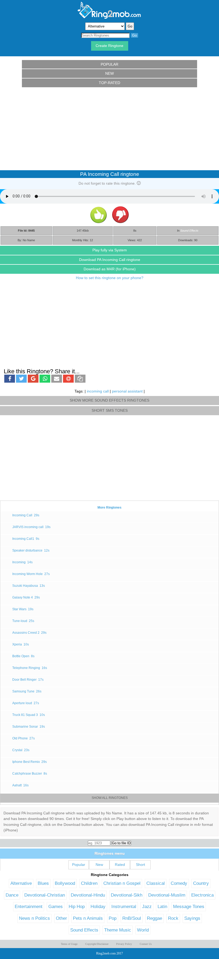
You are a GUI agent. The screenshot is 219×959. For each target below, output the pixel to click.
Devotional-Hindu (88, 895)
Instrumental (123, 906)
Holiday (98, 906)
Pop (112, 918)
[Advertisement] (109, 129)
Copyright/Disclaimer (96, 943)
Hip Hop (77, 906)
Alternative (21, 883)
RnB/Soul (131, 918)
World (143, 930)
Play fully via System (109, 250)
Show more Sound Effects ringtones (109, 400)
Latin (162, 906)
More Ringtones (109, 507)
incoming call (98, 391)
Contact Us (146, 943)
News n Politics (34, 918)
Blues (43, 883)
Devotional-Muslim (166, 895)
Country (201, 883)
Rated (120, 864)
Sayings (192, 918)
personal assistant (127, 391)
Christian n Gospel (121, 883)
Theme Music (117, 930)
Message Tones (188, 906)
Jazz (147, 906)
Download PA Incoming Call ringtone (109, 259)
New (109, 73)
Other (61, 918)
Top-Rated (109, 83)
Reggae (154, 918)
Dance (12, 895)
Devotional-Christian (44, 895)
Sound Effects (189, 230)
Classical (155, 883)
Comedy (179, 883)
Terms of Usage (69, 943)
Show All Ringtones (110, 797)
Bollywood (65, 883)
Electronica (202, 895)
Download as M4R (110, 269)
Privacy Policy (124, 943)
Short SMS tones (110, 410)
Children (89, 883)
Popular (109, 64)
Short (140, 864)
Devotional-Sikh (126, 895)
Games (55, 906)
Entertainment (28, 906)
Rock (173, 918)
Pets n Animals (88, 918)
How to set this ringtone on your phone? (109, 278)
